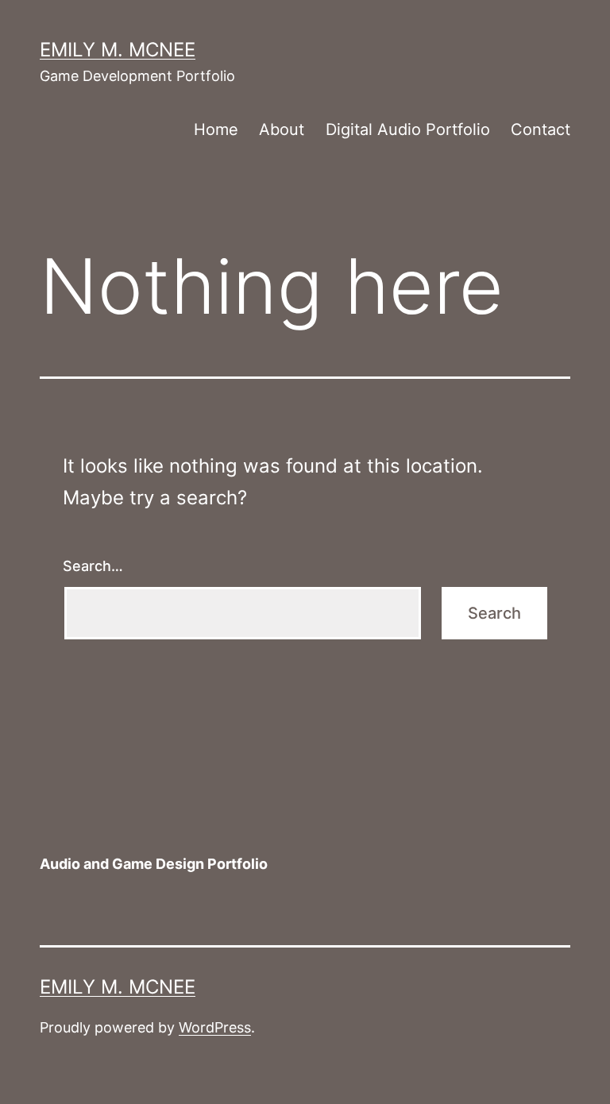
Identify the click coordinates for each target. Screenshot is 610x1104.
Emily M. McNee (117, 49)
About (281, 129)
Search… (93, 566)
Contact (540, 129)
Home (216, 129)
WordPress (215, 1027)
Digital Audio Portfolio (408, 129)
